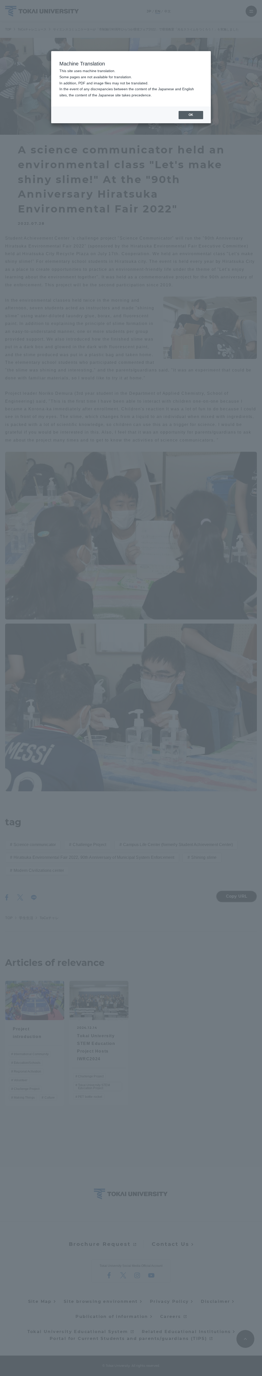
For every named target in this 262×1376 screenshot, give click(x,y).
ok (191, 115)
